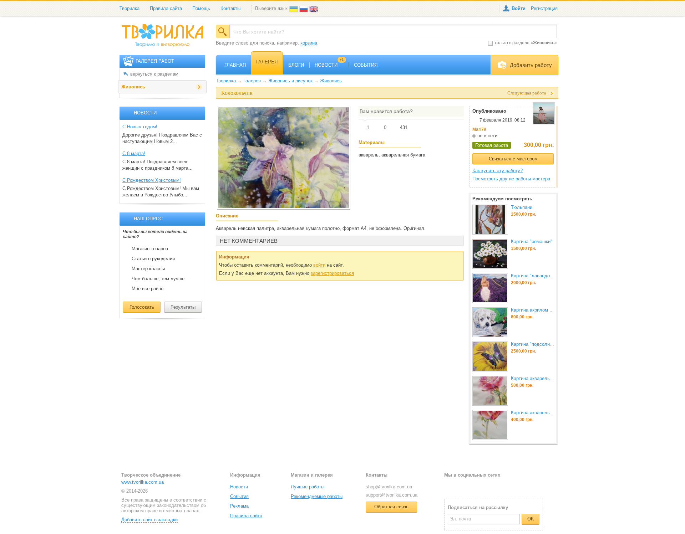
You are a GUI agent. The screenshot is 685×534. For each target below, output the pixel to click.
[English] (314, 8)
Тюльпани (521, 207)
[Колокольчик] (283, 157)
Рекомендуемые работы (316, 496)
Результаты (183, 307)
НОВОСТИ (329, 65)
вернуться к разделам (154, 74)
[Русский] (304, 8)
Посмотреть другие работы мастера (511, 178)
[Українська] (294, 8)
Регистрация (544, 8)
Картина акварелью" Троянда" (543, 378)
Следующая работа (526, 93)
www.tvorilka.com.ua (142, 482)
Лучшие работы (307, 486)
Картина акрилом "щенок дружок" (547, 310)
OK (530, 519)
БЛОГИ (296, 65)
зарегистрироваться (332, 273)
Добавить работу (531, 65)
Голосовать (142, 307)
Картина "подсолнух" (534, 344)
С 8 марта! (133, 153)
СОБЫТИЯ (365, 65)
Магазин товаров (150, 248)
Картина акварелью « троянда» (545, 412)
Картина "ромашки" (531, 241)
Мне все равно (147, 288)
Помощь (201, 8)
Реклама (239, 506)
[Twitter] (461, 486)
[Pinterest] (484, 486)
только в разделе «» (525, 42)
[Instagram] (473, 486)
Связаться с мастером (513, 158)
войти (319, 265)
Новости (239, 486)
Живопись (133, 86)
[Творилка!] (166, 38)
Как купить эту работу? (497, 170)
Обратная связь (391, 506)
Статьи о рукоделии (153, 258)
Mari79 (479, 129)
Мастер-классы (148, 268)
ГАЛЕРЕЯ (267, 62)
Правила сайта (166, 8)
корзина (308, 43)
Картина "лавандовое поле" (541, 275)
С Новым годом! (139, 126)
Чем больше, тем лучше (158, 278)
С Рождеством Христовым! (151, 180)
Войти (519, 8)
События (239, 496)
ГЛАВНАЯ (235, 65)
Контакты (230, 8)
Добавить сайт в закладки (149, 519)
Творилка (129, 8)
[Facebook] (449, 486)
